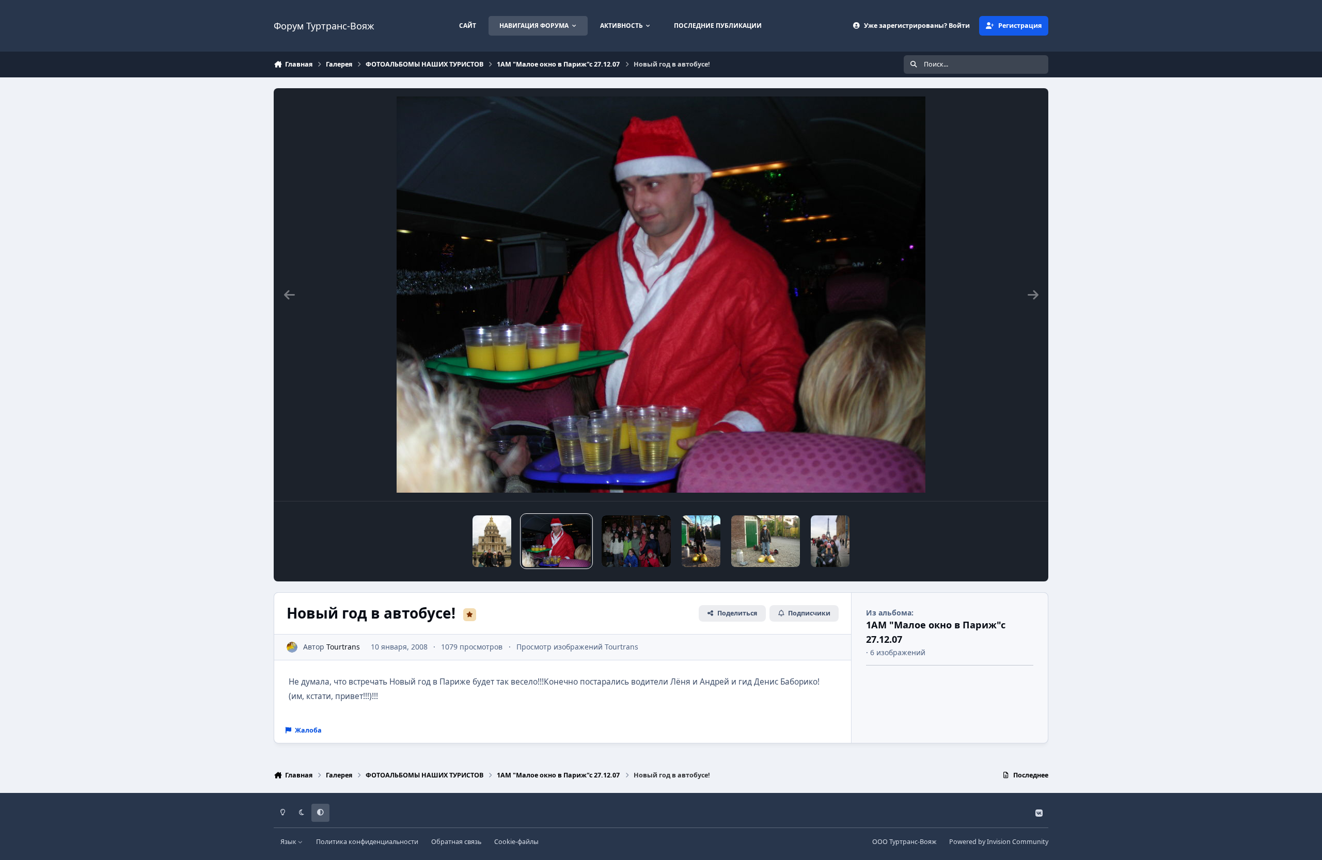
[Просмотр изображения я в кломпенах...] (765, 541)
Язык (289, 841)
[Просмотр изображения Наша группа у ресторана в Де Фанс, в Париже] (636, 541)
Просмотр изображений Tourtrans (577, 647)
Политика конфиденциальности (367, 841)
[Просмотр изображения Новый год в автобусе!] (556, 541)
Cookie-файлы (516, 841)
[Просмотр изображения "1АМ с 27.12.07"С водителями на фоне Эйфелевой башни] (830, 541)
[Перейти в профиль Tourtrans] (292, 647)
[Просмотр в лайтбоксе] (661, 294)
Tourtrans (343, 647)
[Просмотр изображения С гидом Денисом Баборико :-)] (492, 541)
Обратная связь (456, 841)
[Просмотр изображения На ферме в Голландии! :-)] (701, 541)
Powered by (998, 841)
